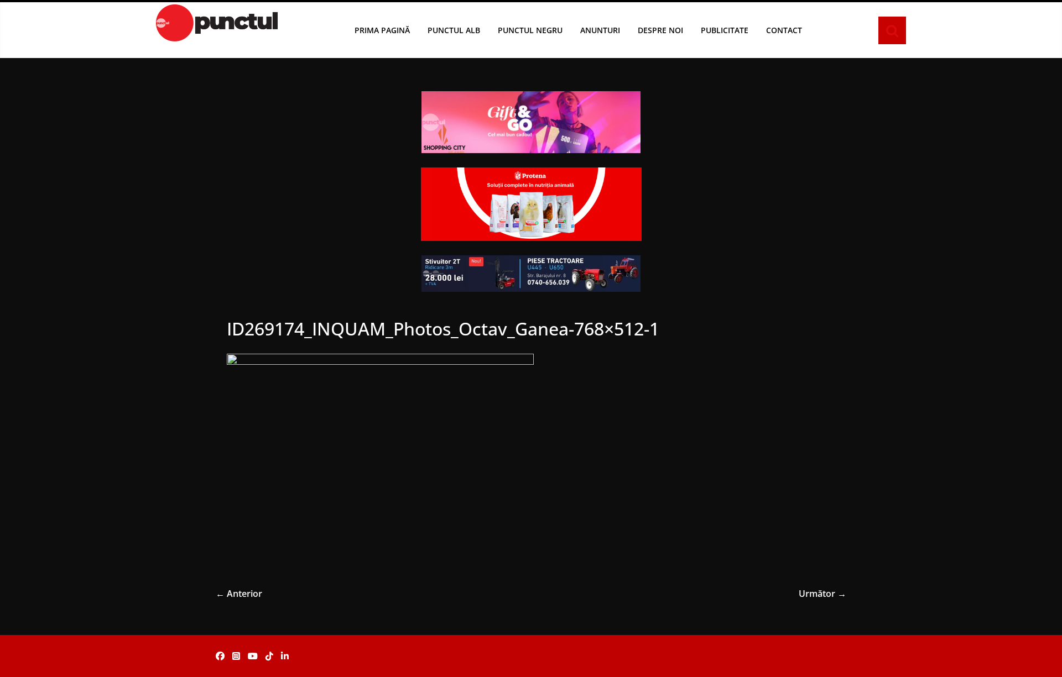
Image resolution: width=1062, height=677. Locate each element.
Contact (784, 30)
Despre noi (660, 30)
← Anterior (239, 593)
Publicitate (724, 30)
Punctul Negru (530, 30)
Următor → (822, 593)
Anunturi (600, 30)
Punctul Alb (454, 30)
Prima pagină (382, 30)
